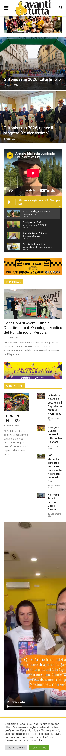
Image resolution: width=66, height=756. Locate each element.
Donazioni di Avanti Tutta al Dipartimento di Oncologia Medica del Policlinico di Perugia (33, 327)
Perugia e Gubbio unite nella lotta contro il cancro (55, 434)
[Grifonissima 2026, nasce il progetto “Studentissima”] (33, 117)
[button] (61, 8)
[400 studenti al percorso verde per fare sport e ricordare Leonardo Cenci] (41, 456)
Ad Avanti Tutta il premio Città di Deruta (53, 502)
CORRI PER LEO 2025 (13, 418)
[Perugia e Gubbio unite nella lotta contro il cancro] (41, 428)
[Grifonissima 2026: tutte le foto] (33, 63)
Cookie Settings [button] (16, 747)
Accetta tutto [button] (38, 747)
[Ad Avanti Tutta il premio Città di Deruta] (41, 495)
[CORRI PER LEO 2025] (16, 402)
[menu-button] (6, 8)
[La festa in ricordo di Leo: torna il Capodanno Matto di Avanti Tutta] (41, 396)
